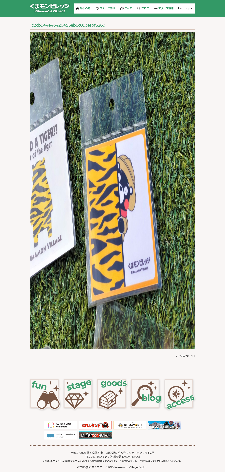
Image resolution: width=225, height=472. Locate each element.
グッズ (128, 8)
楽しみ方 (85, 8)
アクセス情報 (165, 8)
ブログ (145, 8)
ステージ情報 (107, 8)
